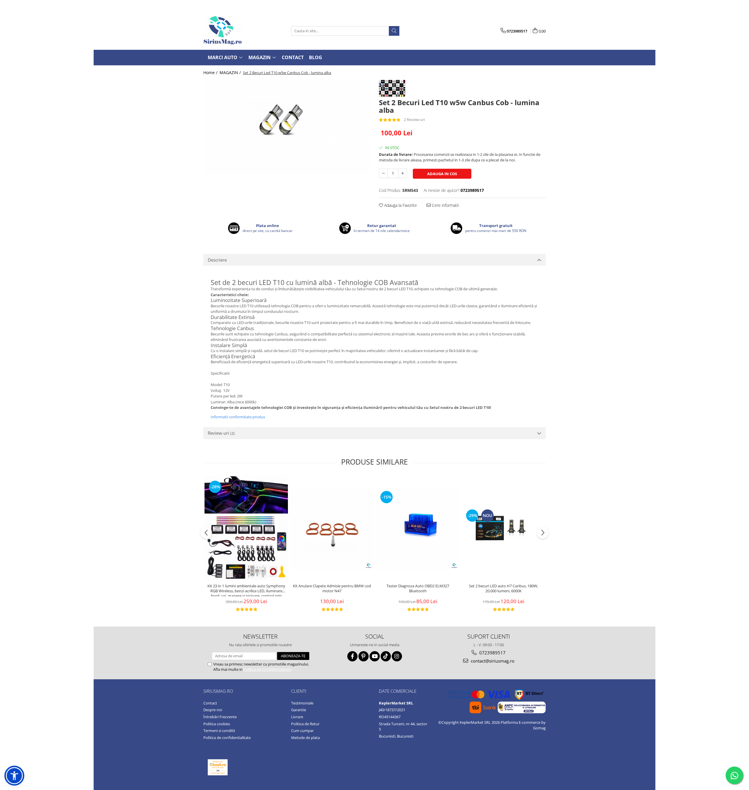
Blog (315, 57)
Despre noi (212, 709)
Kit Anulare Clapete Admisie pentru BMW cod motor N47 (332, 588)
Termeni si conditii (219, 730)
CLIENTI (298, 691)
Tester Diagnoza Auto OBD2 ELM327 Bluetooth (417, 588)
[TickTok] (386, 656)
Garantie (298, 709)
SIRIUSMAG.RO (218, 691)
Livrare (297, 716)
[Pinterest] (363, 656)
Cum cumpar (302, 730)
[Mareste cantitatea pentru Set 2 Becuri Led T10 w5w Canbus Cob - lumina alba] (402, 173)
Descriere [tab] (217, 260)
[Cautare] (394, 31)
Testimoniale (302, 703)
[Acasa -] (232, 30)
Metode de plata (305, 737)
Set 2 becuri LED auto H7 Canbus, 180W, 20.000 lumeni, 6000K (503, 588)
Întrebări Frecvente (220, 716)
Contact (293, 57)
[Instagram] (397, 656)
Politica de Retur (305, 723)
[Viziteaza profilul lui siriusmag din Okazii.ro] (218, 767)
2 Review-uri (414, 119)
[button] (14, 775)
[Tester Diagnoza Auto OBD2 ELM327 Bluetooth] (417, 528)
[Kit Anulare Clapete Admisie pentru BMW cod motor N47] (332, 528)
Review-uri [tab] (221, 433)
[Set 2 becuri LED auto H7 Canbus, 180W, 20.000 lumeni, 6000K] (503, 528)
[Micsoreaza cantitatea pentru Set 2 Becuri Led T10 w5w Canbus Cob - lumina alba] (383, 173)
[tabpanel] (286, 127)
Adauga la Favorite (400, 205)
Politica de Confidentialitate (267, 669)
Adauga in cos (442, 173)
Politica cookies (216, 723)
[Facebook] (352, 656)
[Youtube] (375, 656)
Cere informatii (445, 205)
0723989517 (492, 653)
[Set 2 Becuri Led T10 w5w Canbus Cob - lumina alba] (286, 127)
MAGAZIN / (230, 72)
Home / (211, 72)
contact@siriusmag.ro (492, 661)
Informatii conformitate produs (238, 416)
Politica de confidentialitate (227, 737)
